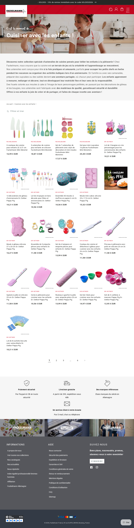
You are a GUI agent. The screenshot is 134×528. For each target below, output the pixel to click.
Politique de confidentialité (59, 483)
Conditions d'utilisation (58, 487)
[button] (128, 9)
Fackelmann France (56, 523)
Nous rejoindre (13, 469)
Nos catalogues (13, 460)
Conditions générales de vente (61, 469)
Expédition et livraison (58, 460)
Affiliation (11, 482)
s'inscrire (97, 461)
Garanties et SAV (56, 464)
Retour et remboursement (59, 474)
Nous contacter (55, 451)
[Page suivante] (85, 360)
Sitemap (52, 497)
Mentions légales (56, 478)
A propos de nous (14, 451)
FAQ (50, 492)
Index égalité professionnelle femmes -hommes (22, 475)
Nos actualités (13, 464)
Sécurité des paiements (58, 455)
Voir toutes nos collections (18, 455)
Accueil (10, 104)
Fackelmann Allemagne (16, 486)
